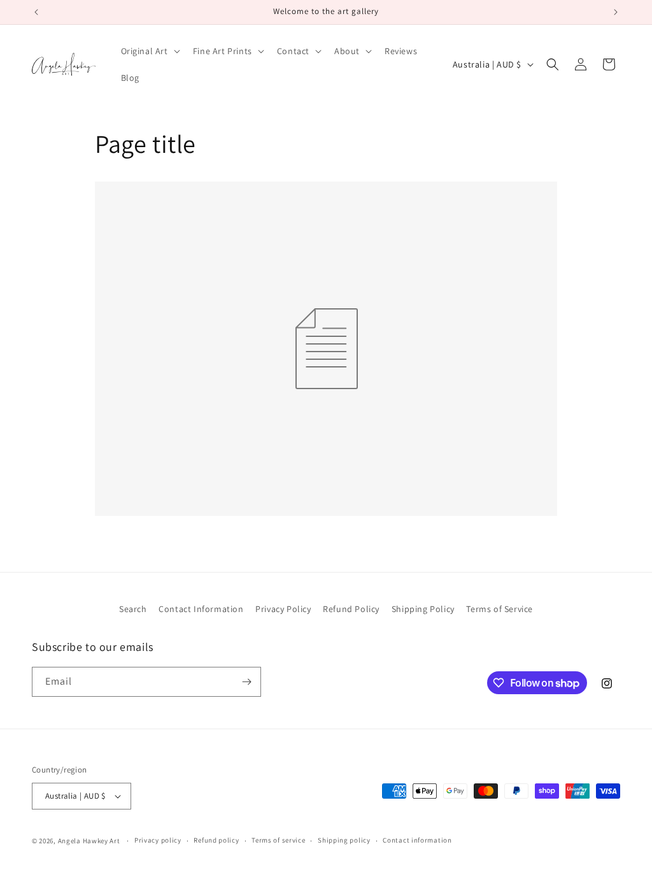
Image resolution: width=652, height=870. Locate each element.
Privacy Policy (283, 609)
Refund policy (216, 840)
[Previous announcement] (36, 12)
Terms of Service (499, 609)
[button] (149, 51)
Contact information (417, 840)
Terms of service (278, 840)
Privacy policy (157, 840)
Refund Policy (351, 609)
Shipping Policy (423, 609)
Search (133, 609)
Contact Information (201, 609)
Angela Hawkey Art (89, 840)
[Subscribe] (246, 682)
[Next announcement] (616, 12)
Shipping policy (344, 840)
